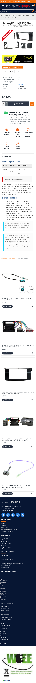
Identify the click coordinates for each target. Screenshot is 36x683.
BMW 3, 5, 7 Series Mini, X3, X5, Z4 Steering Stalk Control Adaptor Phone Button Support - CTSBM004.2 (18, 439)
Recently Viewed (23, 258)
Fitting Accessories (10, 15)
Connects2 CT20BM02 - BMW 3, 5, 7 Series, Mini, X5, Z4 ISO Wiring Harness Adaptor (17, 346)
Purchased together (7, 258)
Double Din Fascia (23, 15)
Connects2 (21, 84)
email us (28, 245)
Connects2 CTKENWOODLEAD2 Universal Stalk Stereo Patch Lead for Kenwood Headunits (17, 486)
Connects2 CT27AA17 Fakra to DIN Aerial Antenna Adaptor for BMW (16, 299)
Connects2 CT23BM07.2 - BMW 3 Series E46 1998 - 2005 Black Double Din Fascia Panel (18, 392)
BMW (32, 15)
